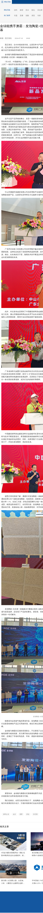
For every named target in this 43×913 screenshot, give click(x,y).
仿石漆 (35, 814)
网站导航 (7, 2)
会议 (14, 814)
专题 (15, 15)
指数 (27, 15)
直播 (21, 15)
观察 (21, 814)
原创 (27, 814)
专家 (39, 15)
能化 (33, 10)
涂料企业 (6, 814)
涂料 (15, 10)
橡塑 (21, 10)
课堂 (33, 15)
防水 (27, 10)
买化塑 (39, 10)
